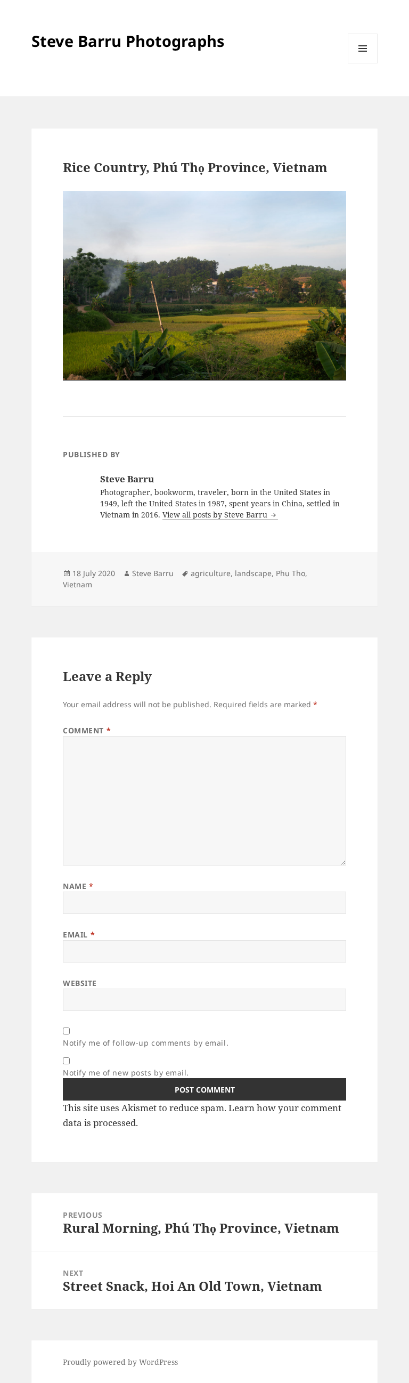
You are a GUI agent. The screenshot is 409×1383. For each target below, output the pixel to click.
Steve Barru (153, 573)
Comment (87, 730)
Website (80, 983)
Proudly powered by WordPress (120, 1362)
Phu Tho (290, 573)
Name (78, 886)
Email (79, 934)
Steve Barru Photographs (127, 40)
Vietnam (77, 584)
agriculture (211, 573)
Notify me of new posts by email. (126, 1072)
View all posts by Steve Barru (215, 514)
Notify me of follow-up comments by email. (145, 1043)
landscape (253, 573)
